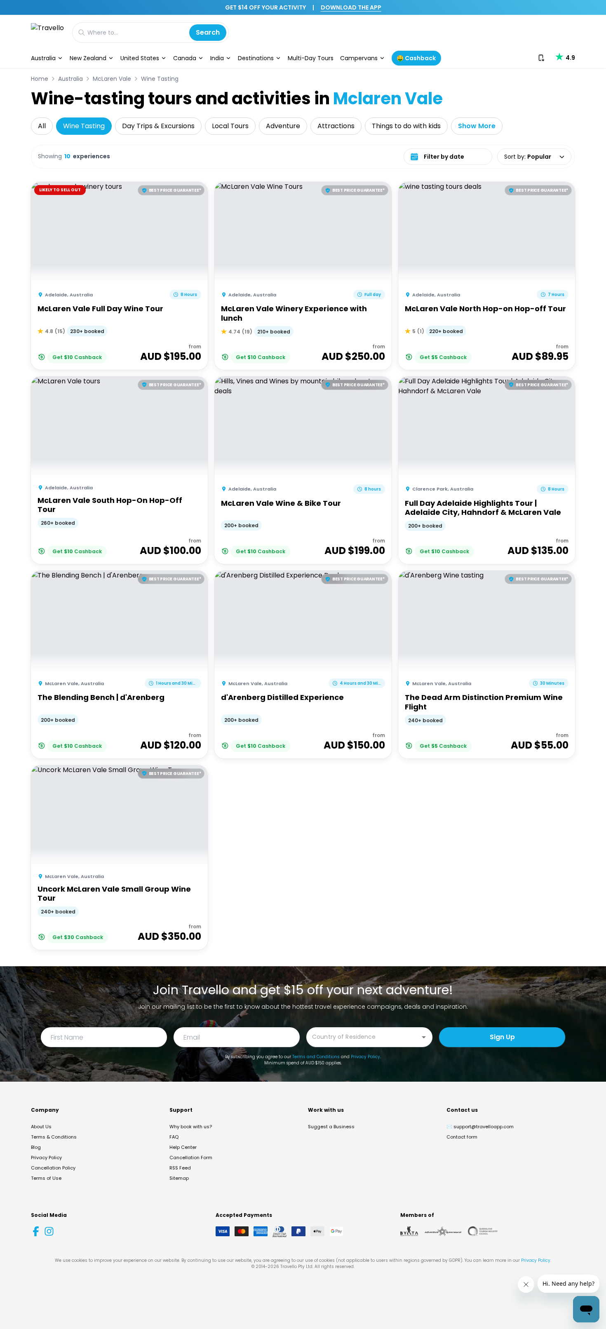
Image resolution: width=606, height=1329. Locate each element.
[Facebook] (36, 1231)
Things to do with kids (406, 126)
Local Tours (230, 126)
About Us (41, 1126)
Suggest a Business (331, 1126)
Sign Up (502, 1037)
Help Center (183, 1147)
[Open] (424, 1037)
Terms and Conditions (316, 1057)
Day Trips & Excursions (158, 126)
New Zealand (88, 58)
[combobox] (363, 1036)
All (42, 126)
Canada (184, 58)
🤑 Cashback (416, 58)
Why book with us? (190, 1126)
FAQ (174, 1137)
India (217, 58)
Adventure (283, 126)
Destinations (256, 58)
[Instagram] (49, 1231)
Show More (477, 126)
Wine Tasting (160, 79)
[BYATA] (409, 1231)
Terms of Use (46, 1178)
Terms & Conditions (54, 1137)
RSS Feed (180, 1168)
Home (39, 79)
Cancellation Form (190, 1157)
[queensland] (483, 1231)
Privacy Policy (365, 1057)
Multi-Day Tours (311, 58)
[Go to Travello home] (47, 32)
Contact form (461, 1137)
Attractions (336, 126)
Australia (43, 58)
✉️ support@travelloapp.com (480, 1126)
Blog (36, 1147)
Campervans (359, 58)
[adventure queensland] (443, 1231)
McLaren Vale (112, 79)
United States (139, 58)
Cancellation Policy (53, 1168)
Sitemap (179, 1178)
